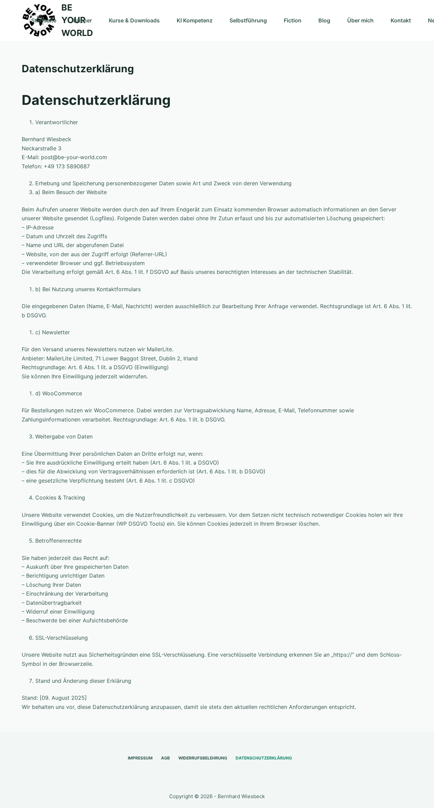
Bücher (82, 20)
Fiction (292, 20)
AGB (165, 757)
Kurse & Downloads (134, 20)
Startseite (43, 20)
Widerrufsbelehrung (202, 757)
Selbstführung (248, 20)
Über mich (360, 20)
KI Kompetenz (195, 20)
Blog (324, 20)
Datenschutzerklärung (264, 757)
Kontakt (401, 20)
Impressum (140, 757)
